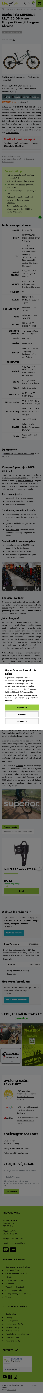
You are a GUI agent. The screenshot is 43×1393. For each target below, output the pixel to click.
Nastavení (22, 714)
